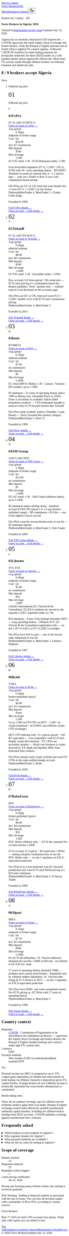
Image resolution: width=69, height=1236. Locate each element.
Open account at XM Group (26, 461)
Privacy (63, 1229)
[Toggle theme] (31, 11)
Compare (23, 11)
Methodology (44, 1229)
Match (4, 11)
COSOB (13, 1032)
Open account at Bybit (22, 687)
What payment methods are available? (26, 1139)
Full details (35, 210)
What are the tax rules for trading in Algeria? (30, 1142)
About (55, 1229)
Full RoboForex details (23, 891)
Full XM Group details (23, 540)
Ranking (13, 11)
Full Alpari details (20, 1010)
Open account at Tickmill (24, 238)
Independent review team (28, 30)
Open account (18, 210)
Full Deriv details (19, 430)
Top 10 (3, 1228)
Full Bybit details (19, 775)
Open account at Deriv (22, 348)
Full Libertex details (21, 656)
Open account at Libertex (24, 571)
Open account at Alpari (23, 922)
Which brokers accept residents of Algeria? (29, 1132)
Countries (21, 1229)
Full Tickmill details (21, 317)
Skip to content (9, 2)
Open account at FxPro (23, 125)
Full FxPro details (20, 207)
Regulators (10, 1229)
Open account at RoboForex (26, 806)
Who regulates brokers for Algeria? (24, 1136)
